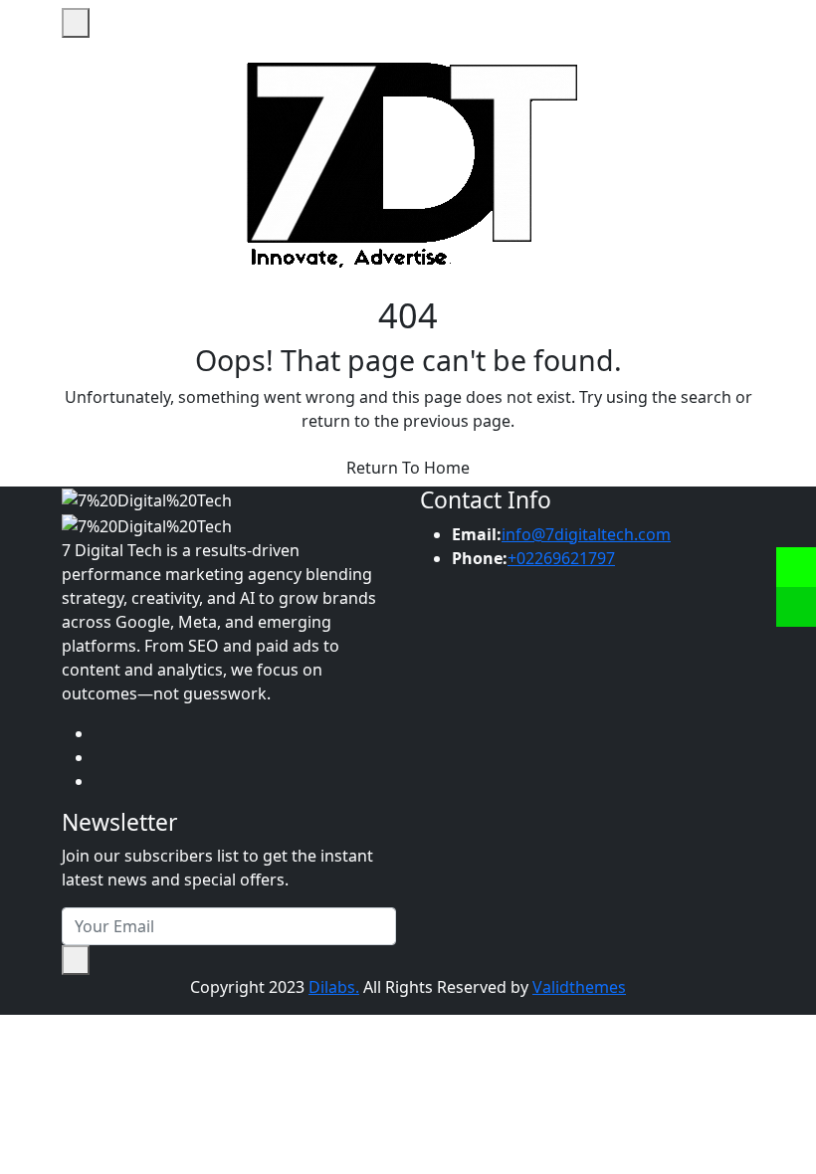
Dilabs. (333, 987)
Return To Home (408, 468)
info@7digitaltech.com (586, 534)
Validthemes (579, 987)
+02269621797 (561, 558)
